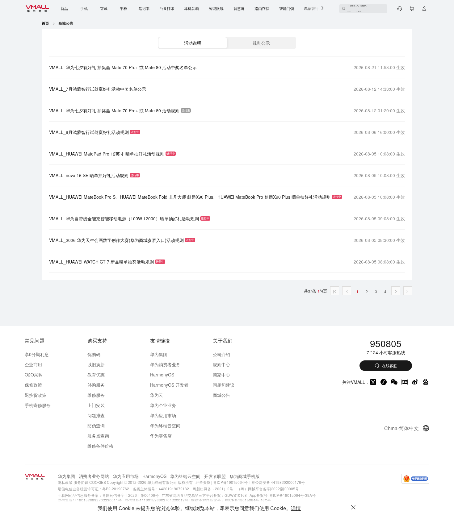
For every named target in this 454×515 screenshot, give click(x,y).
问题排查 (96, 415)
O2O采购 (34, 375)
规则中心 (221, 364)
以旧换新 (96, 364)
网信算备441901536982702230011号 (90, 500)
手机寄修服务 (38, 405)
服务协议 (81, 482)
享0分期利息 (37, 354)
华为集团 (158, 354)
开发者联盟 (215, 476)
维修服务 (96, 395)
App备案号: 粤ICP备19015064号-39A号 (283, 495)
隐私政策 (65, 482)
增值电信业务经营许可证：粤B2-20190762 (93, 488)
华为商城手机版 (244, 476)
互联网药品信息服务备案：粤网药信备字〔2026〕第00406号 (108, 495)
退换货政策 (35, 395)
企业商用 (33, 364)
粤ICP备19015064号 (230, 482)
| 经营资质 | (203, 482)
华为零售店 (161, 436)
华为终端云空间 (165, 425)
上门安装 (96, 405)
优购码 (93, 354)
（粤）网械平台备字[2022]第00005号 (268, 488)
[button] (192, 42)
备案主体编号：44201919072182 (161, 488)
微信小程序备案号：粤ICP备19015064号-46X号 (231, 500)
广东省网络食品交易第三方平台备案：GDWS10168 (204, 495)
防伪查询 (96, 425)
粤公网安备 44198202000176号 (278, 482)
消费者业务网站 (94, 476)
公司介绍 (221, 354)
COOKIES (97, 482)
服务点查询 (98, 436)
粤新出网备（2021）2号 (213, 488)
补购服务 (96, 385)
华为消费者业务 (165, 364)
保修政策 (33, 385)
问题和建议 (223, 385)
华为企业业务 (163, 405)
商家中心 (221, 375)
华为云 (156, 395)
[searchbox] (363, 8)
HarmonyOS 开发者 (169, 385)
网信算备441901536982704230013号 (156, 500)
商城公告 (221, 395)
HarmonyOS (162, 375)
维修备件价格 (100, 446)
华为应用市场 (163, 415)
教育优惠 (96, 375)
